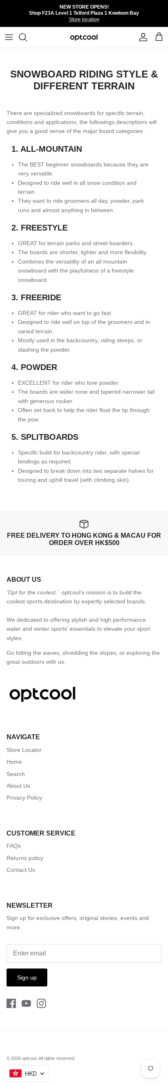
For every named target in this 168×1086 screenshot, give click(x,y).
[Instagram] (41, 1003)
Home (14, 761)
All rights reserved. (56, 1058)
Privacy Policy (24, 797)
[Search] (27, 37)
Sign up (27, 977)
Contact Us (21, 870)
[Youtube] (26, 1003)
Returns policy (25, 858)
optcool (29, 1058)
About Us (18, 785)
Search (16, 774)
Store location (84, 19)
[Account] (141, 37)
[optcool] (84, 37)
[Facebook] (11, 1003)
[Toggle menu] (9, 37)
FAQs (14, 845)
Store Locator (24, 750)
